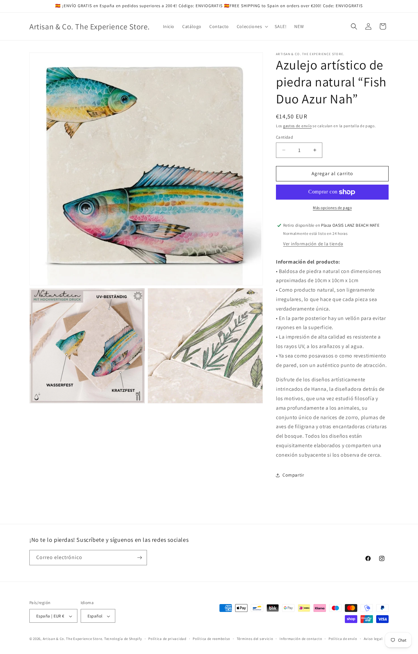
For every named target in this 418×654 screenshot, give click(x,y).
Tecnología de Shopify (123, 639)
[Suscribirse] (139, 557)
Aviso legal (373, 638)
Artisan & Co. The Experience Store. (73, 639)
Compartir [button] (293, 475)
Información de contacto (301, 638)
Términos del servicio (255, 638)
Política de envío (343, 638)
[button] (252, 26)
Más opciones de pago (332, 207)
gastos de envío (297, 125)
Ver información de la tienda (313, 244)
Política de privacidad (167, 638)
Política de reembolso (211, 638)
